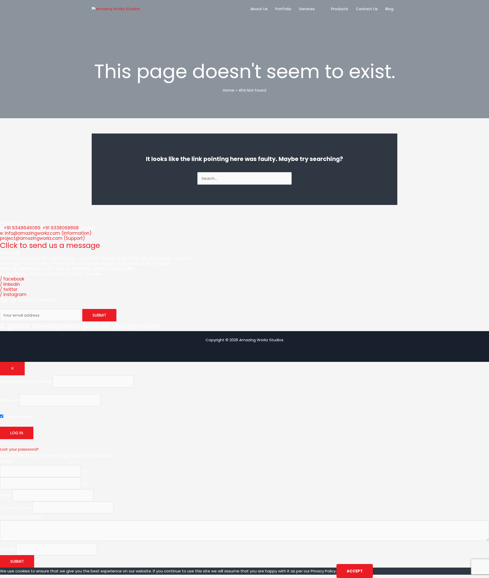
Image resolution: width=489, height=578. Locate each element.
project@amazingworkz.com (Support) (42, 238)
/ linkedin (10, 284)
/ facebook (12, 279)
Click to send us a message (50, 245)
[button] (317, 9)
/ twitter (9, 289)
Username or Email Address (26, 381)
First (85, 471)
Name (7, 461)
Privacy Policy (323, 571)
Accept (355, 571)
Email (6, 495)
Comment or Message (23, 517)
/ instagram (13, 294)
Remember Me (17, 416)
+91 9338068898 (61, 228)
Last (85, 483)
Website (8, 549)
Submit (17, 561)
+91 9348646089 (22, 228)
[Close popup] (12, 368)
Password (9, 400)
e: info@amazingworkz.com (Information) (45, 233)
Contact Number (16, 507)
